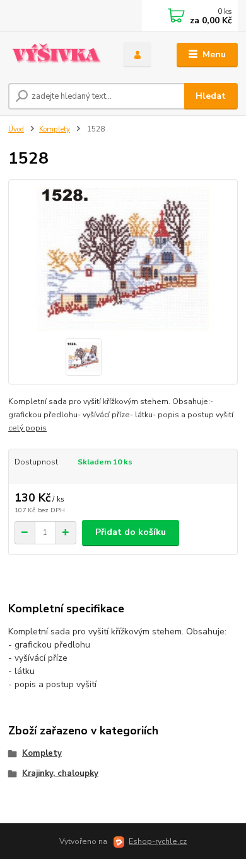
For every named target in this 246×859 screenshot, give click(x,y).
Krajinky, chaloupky (60, 773)
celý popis (27, 428)
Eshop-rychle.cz (158, 841)
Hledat (211, 96)
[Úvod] (56, 55)
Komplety (54, 129)
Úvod (16, 129)
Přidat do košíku (130, 532)
